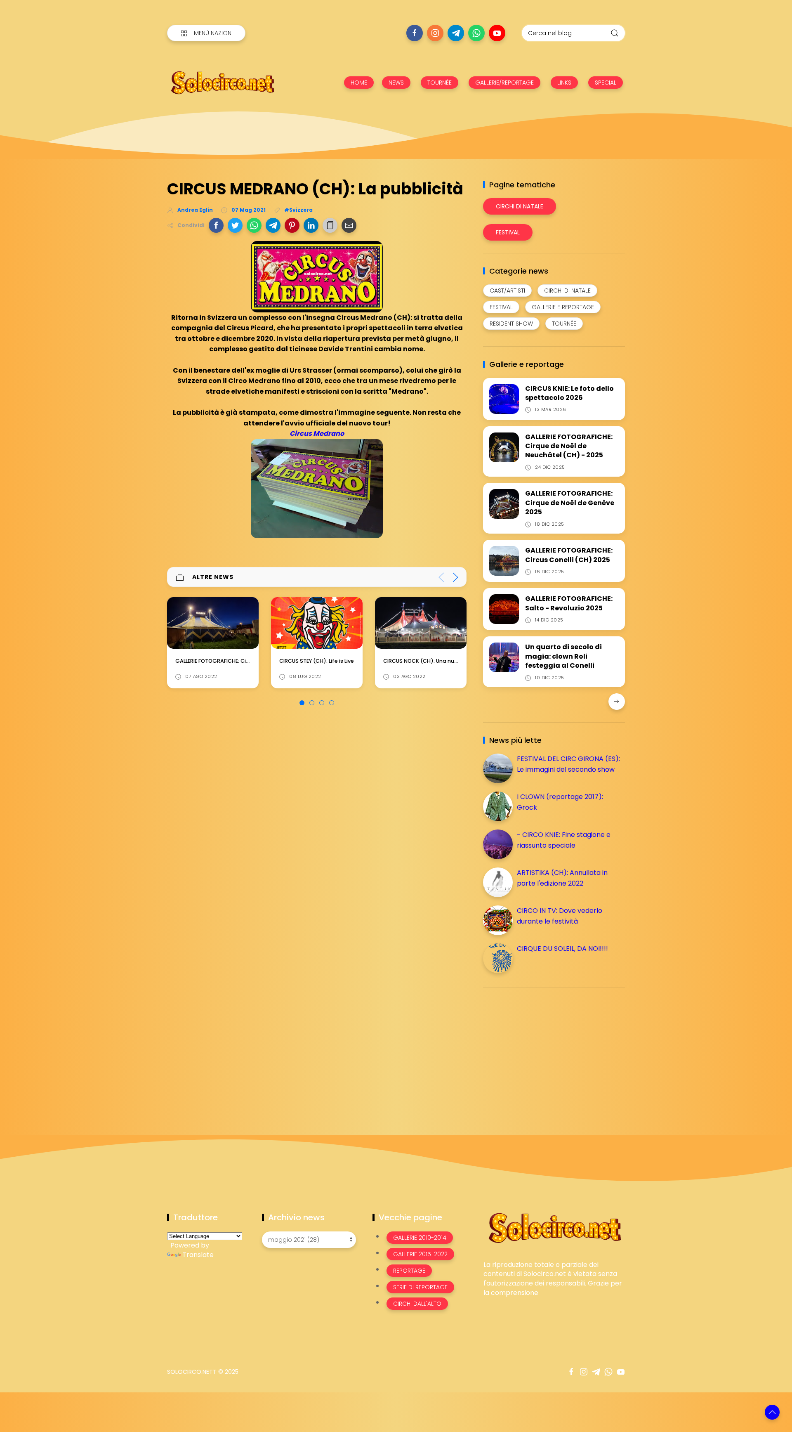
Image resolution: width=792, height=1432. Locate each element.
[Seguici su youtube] (497, 33)
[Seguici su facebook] (414, 33)
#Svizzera (298, 209)
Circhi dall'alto (417, 1304)
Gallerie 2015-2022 (420, 1254)
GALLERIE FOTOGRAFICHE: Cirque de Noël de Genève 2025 (569, 503)
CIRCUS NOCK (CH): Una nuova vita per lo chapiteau (348, 660)
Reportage (409, 1271)
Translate (198, 1254)
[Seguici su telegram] (456, 33)
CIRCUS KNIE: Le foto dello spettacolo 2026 (569, 393)
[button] (216, 225)
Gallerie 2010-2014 (419, 1238)
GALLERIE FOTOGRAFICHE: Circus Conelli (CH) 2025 (569, 555)
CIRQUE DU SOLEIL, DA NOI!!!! (562, 948)
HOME (359, 82)
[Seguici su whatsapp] (476, 33)
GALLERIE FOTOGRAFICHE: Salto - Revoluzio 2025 (569, 603)
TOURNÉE (439, 82)
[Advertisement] (545, 1052)
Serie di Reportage (420, 1287)
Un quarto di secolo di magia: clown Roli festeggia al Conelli (563, 656)
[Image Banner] (554, 1227)
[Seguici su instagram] (435, 33)
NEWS (396, 82)
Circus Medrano (317, 433)
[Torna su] (772, 1412)
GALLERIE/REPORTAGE (504, 82)
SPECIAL (605, 82)
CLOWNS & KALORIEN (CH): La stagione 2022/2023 (447, 660)
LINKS (564, 82)
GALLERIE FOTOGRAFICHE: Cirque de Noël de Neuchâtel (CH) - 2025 (569, 446)
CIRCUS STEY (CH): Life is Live (212, 660)
